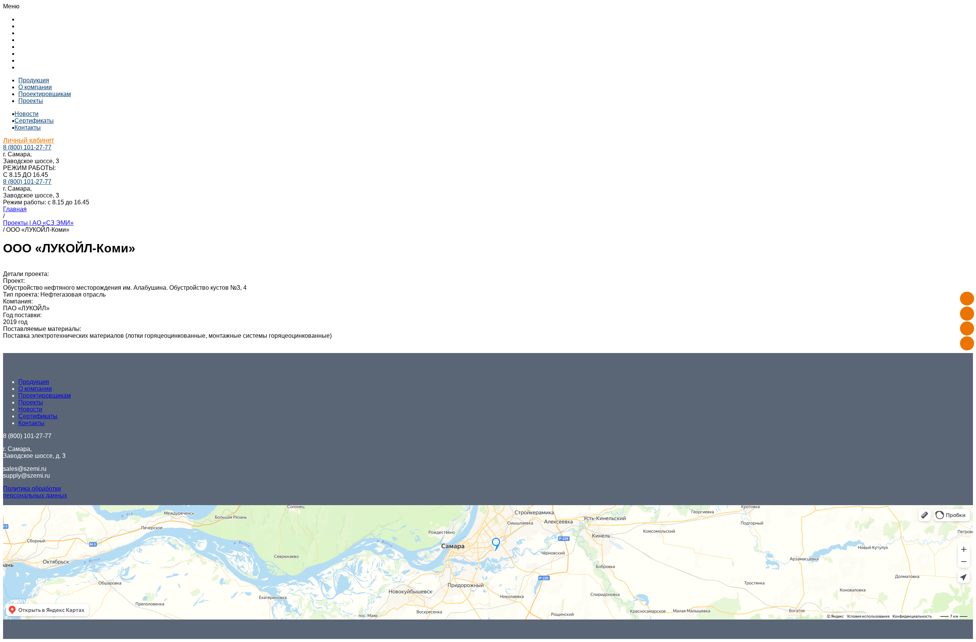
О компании (35, 26)
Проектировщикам (44, 33)
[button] (488, 6)
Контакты (31, 60)
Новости (30, 46)
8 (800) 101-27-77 (27, 147)
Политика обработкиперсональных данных (35, 492)
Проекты (30, 40)
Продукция (33, 19)
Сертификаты (38, 53)
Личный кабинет (41, 67)
